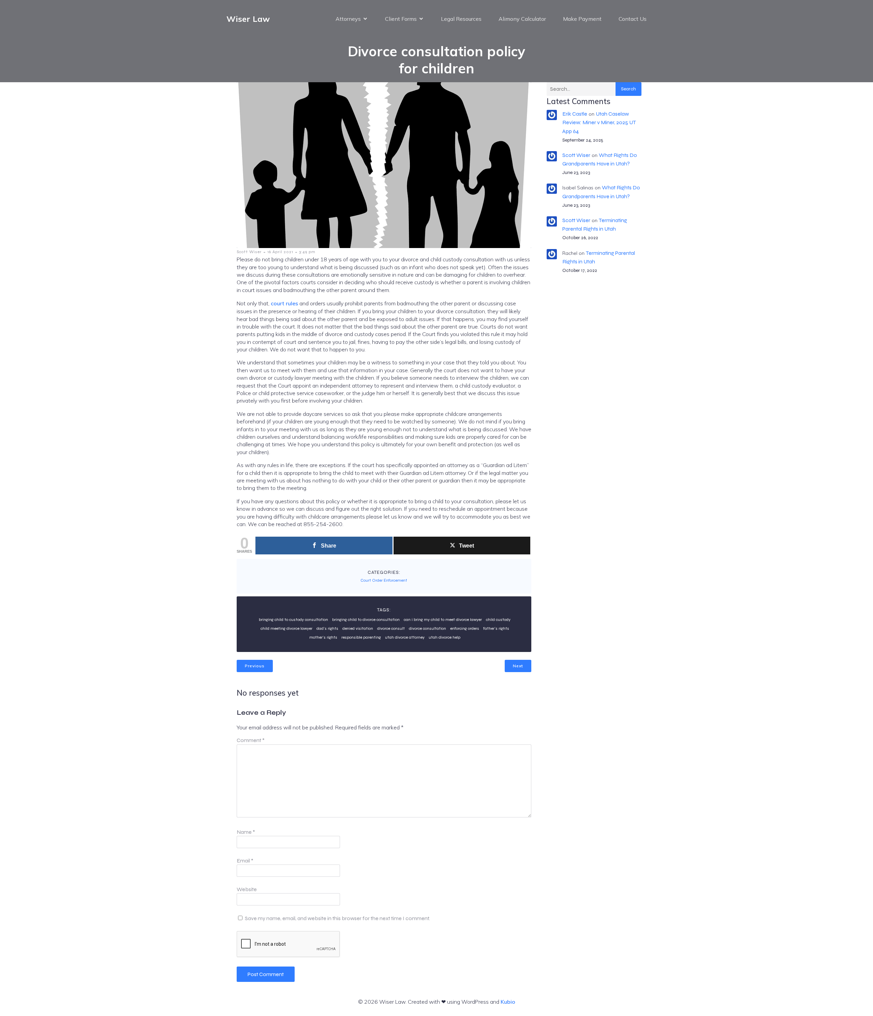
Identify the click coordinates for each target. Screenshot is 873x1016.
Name (246, 832)
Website (247, 889)
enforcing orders (464, 628)
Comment (251, 740)
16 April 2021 (280, 251)
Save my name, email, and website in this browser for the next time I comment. (337, 918)
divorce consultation (427, 628)
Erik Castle (574, 114)
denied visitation (357, 628)
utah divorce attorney (405, 637)
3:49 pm (307, 251)
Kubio (508, 1001)
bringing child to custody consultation (293, 619)
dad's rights (327, 628)
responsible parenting (361, 637)
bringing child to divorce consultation (366, 619)
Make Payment (582, 18)
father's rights (496, 628)
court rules (284, 303)
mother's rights (323, 637)
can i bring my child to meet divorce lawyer (443, 619)
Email (245, 860)
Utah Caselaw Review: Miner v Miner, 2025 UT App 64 (599, 122)
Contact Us (633, 18)
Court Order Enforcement (383, 580)
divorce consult (391, 628)
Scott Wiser (249, 251)
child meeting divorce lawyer (286, 628)
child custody (498, 619)
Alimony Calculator (522, 18)
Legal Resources (461, 18)
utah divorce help (444, 637)
